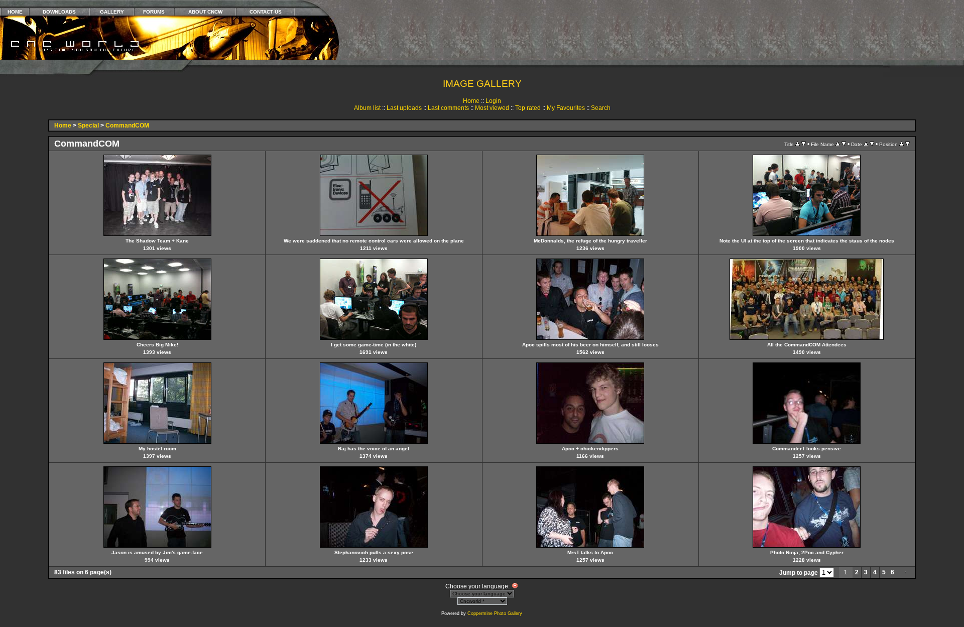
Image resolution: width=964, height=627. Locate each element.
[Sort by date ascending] (866, 144)
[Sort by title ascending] (797, 144)
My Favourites (566, 107)
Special (88, 125)
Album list (367, 107)
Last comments (448, 107)
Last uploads (404, 107)
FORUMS (154, 12)
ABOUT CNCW (205, 12)
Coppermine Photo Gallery (494, 613)
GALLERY (112, 12)
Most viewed (492, 107)
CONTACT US (266, 12)
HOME (15, 12)
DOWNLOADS (59, 12)
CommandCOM (127, 125)
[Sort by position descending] (907, 144)
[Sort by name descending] (843, 144)
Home (471, 100)
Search (601, 107)
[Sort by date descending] (872, 144)
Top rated (528, 107)
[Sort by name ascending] (837, 144)
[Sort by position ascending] (901, 144)
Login (493, 100)
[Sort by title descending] (803, 144)
